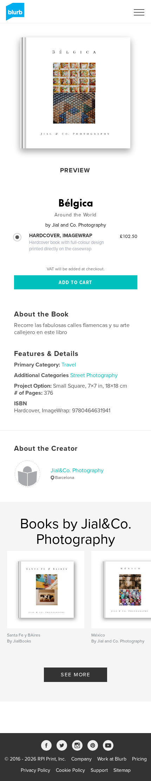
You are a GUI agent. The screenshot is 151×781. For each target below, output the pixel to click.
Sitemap (122, 770)
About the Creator (46, 448)
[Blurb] (14, 14)
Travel (68, 364)
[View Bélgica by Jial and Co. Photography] (75, 92)
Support (99, 770)
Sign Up (111, 12)
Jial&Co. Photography (77, 470)
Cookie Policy (70, 770)
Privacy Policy (35, 770)
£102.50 (128, 236)
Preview (75, 170)
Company (81, 759)
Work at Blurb (111, 759)
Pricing (139, 759)
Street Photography (94, 375)
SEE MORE (75, 674)
